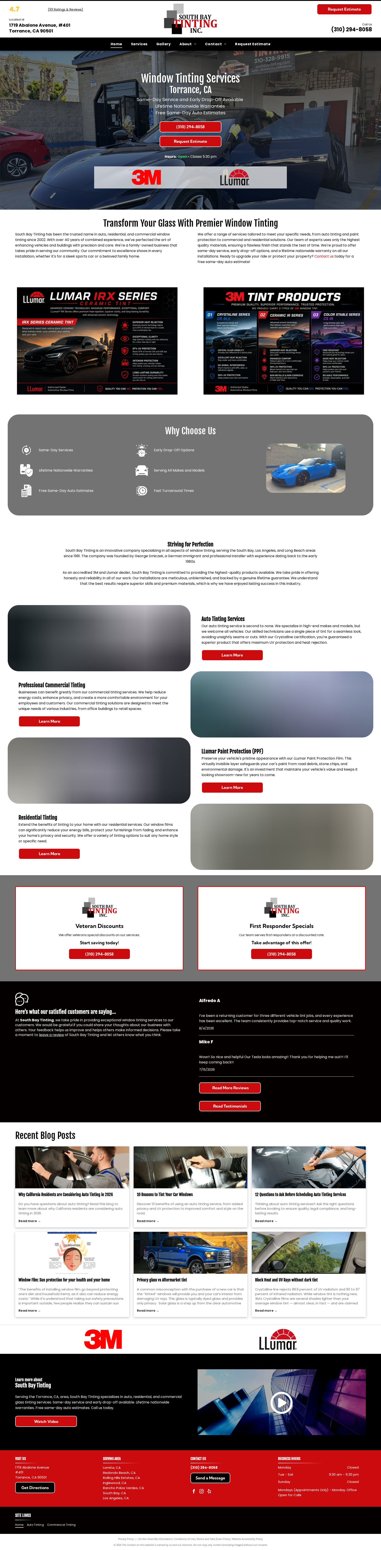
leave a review (51, 1034)
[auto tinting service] (191, 1167)
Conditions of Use (184, 1539)
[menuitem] (116, 44)
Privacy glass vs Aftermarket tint (162, 1279)
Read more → (30, 1221)
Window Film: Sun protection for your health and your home (64, 1279)
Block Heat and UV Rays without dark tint (286, 1279)
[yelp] (209, 1492)
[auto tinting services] (309, 1167)
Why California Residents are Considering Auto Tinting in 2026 (66, 1194)
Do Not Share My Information (155, 1539)
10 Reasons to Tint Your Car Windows (165, 1194)
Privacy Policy (126, 1539)
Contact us (324, 256)
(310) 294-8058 (351, 29)
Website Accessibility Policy (247, 1539)
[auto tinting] (72, 1167)
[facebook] (193, 1492)
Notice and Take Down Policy (213, 1539)
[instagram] (201, 1492)
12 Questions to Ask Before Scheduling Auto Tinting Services (300, 1194)
